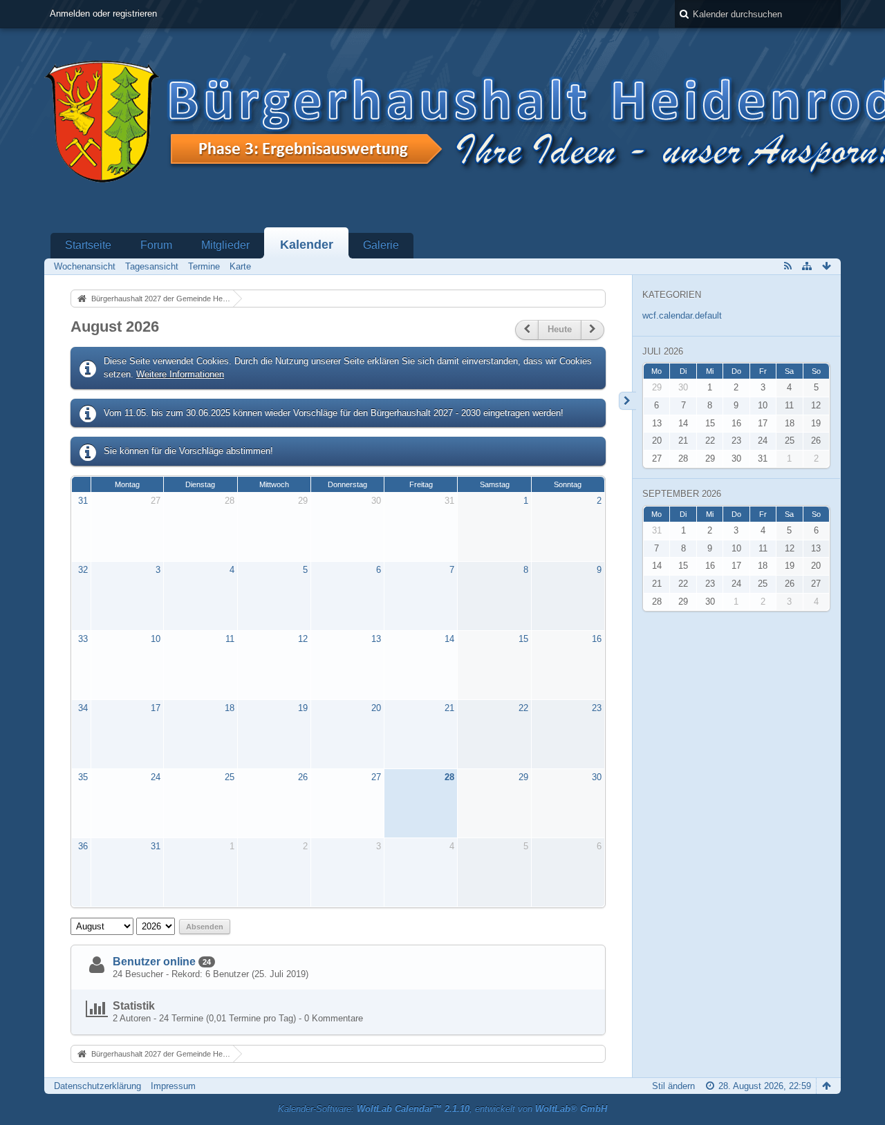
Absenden (204, 927)
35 (83, 777)
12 (303, 639)
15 (523, 639)
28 (229, 500)
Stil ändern (673, 1086)
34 (83, 708)
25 (229, 777)
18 (229, 708)
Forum (156, 245)
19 (303, 708)
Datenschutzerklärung (97, 1086)
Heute (560, 329)
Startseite (88, 245)
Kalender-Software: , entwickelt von (442, 1109)
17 (155, 708)
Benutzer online (154, 961)
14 (449, 639)
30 (376, 500)
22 (523, 708)
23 (597, 708)
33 (83, 639)
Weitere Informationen (180, 374)
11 (229, 639)
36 (83, 846)
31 (83, 500)
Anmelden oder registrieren (103, 13)
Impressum (173, 1086)
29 (303, 500)
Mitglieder (225, 245)
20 (376, 708)
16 (597, 639)
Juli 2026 (662, 351)
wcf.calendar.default (682, 315)
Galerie (381, 245)
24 (155, 777)
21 (449, 708)
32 (83, 570)
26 (303, 777)
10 (155, 639)
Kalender (306, 245)
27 (155, 500)
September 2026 (681, 494)
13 (376, 639)
